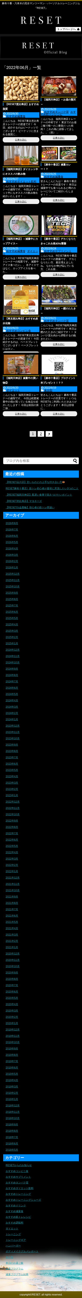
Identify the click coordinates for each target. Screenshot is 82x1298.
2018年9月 (12, 1124)
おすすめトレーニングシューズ (23, 1199)
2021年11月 (13, 884)
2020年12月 (13, 953)
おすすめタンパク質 (56, 112)
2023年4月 (12, 776)
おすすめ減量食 (15, 116)
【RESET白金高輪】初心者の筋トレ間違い (30, 507)
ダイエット (13, 390)
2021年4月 (12, 928)
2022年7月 (12, 833)
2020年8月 (12, 979)
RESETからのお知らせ (19, 1165)
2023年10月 (13, 738)
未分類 (48, 390)
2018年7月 (12, 1137)
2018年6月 (12, 1143)
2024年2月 (12, 713)
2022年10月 (13, 814)
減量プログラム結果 (17, 1274)
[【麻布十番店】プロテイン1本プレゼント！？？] (59, 364)
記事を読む (21, 139)
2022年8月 (12, 827)
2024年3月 (12, 706)
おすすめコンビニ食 (18, 330)
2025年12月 (13, 573)
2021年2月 (12, 941)
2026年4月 (12, 548)
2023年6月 (12, 763)
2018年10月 (13, 1118)
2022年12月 (13, 801)
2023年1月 (12, 795)
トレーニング (13, 1234)
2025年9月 (12, 592)
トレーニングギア (16, 1240)
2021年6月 (12, 915)
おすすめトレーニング (18, 1194)
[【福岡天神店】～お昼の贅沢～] (59, 86)
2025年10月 (13, 586)
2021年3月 (12, 934)
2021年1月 (12, 947)
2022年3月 (12, 858)
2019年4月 (12, 1080)
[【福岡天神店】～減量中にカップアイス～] (21, 225)
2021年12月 (13, 877)
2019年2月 (12, 1092)
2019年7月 (12, 1061)
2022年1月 (12, 871)
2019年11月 (13, 1035)
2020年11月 (13, 960)
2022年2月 (12, 865)
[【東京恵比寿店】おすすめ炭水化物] (21, 300)
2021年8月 (12, 903)
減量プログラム (14, 1268)
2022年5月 (12, 846)
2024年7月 (12, 681)
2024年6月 (12, 687)
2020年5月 (12, 997)
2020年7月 (12, 985)
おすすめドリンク (16, 1205)
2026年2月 (12, 561)
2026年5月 (12, 542)
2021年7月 (12, 909)
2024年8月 (12, 675)
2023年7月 (12, 757)
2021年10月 (13, 890)
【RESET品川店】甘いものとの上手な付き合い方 (34, 482)
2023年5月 (12, 770)
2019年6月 (12, 1067)
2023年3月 (12, 782)
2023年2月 (12, 789)
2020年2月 (12, 1016)
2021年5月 (12, 922)
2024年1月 (12, 719)
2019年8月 (12, 1054)
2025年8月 (12, 599)
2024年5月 (12, 694)
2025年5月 (12, 618)
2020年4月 (12, 1004)
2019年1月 (12, 1099)
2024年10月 (13, 662)
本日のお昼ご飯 (14, 1262)
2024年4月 (12, 700)
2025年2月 (12, 637)
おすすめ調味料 (14, 1222)
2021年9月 (12, 896)
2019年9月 (12, 1048)
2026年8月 (12, 523)
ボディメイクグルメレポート (22, 1251)
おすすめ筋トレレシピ (58, 113)
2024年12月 (13, 649)
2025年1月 (12, 643)
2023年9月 (12, 744)
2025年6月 (12, 611)
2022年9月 (12, 820)
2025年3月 (12, 630)
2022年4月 (12, 852)
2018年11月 (13, 1111)
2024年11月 (13, 656)
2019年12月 (13, 1029)
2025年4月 (12, 624)
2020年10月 (13, 966)
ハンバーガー (13, 1245)
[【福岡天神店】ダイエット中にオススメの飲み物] (21, 155)
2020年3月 (12, 1010)
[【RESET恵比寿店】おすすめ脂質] (21, 88)
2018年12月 (13, 1105)
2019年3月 (12, 1086)
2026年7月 (12, 529)
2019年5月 (12, 1073)
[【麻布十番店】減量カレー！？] (59, 153)
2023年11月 (13, 732)
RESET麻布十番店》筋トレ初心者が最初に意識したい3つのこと (42, 488)
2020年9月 (12, 972)
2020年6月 (12, 991)
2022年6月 (12, 839)
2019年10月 (13, 1042)
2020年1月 (12, 1023)
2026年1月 (12, 567)
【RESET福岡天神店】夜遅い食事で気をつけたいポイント (39, 494)
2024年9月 (12, 668)
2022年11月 (13, 808)
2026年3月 (12, 554)
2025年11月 (13, 580)
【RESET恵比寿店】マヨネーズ (24, 501)
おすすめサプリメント (57, 251)
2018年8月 (12, 1130)
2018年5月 (12, 1149)
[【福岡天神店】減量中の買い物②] (21, 364)
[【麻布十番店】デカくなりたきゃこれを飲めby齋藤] (59, 225)
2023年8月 (12, 751)
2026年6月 (12, 535)
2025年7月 (12, 605)
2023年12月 (13, 725)
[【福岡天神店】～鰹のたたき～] (59, 294)
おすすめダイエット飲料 (21, 181)
